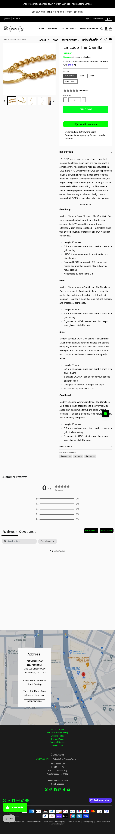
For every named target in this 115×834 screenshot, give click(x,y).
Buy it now (86, 109)
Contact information (103, 822)
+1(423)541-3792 (43, 759)
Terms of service (74, 822)
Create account (97, 19)
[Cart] (110, 29)
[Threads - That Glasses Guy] (51, 789)
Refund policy (48, 822)
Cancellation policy (57, 824)
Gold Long (70, 76)
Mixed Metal (70, 81)
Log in (87, 19)
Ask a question (91, 530)
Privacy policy (60, 822)
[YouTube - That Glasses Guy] (110, 39)
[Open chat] (105, 413)
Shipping (67, 57)
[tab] (27, 532)
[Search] (101, 29)
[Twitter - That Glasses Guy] (46, 789)
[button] (11, 100)
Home (5, 39)
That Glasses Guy (17, 822)
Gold (82, 76)
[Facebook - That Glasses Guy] (55, 789)
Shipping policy (88, 822)
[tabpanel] (57, 561)
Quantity (67, 96)
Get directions (34, 701)
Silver (91, 76)
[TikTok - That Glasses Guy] (105, 39)
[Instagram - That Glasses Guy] (101, 39)
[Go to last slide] (5, 101)
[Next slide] (54, 101)
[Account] (106, 29)
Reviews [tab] (10, 531)
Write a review (106, 530)
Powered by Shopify (33, 822)
